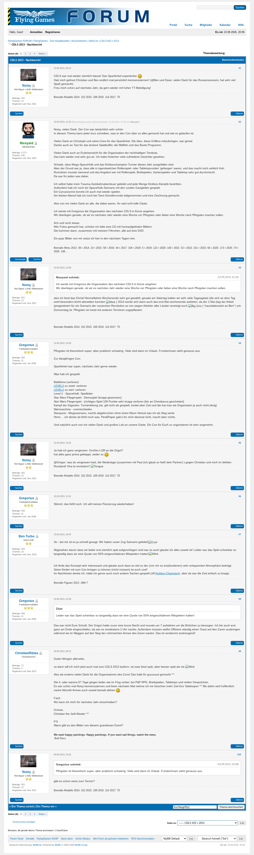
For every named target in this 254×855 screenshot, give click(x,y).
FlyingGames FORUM (20, 41)
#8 (240, 599)
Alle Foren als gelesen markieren (111, 838)
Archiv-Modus (82, 838)
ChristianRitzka (26, 653)
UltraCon (93, 41)
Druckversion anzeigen (24, 822)
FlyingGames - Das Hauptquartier (52, 41)
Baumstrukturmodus (233, 60)
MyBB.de (37, 845)
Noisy (26, 85)
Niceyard (135, 122)
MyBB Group (81, 845)
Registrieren (52, 32)
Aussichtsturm (79, 41)
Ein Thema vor (45, 806)
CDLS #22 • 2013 (109, 41)
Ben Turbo (27, 536)
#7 (240, 534)
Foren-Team (16, 838)
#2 (240, 122)
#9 (240, 651)
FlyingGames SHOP (47, 838)
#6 (240, 496)
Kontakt (30, 838)
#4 (240, 343)
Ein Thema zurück (23, 806)
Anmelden (36, 32)
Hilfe (241, 24)
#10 (239, 754)
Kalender (225, 24)
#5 (240, 443)
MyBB (58, 845)
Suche (188, 24)
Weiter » (42, 53)
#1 (240, 68)
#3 (240, 267)
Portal (173, 24)
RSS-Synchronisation (142, 838)
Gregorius (26, 345)
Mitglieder (206, 24)
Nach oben (67, 838)
